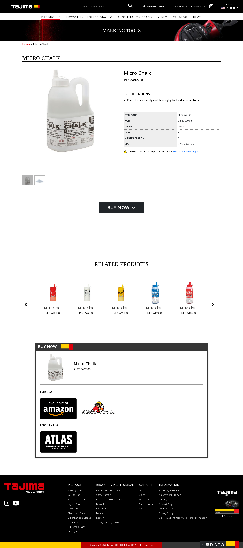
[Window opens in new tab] (211, 7)
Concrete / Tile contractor (109, 499)
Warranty (181, 6)
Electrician (101, 508)
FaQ (141, 490)
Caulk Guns (74, 494)
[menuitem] (230, 8)
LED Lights (73, 531)
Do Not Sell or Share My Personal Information (183, 517)
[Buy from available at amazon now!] (58, 408)
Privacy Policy (166, 513)
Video (162, 17)
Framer (100, 513)
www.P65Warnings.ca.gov (185, 151)
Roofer (100, 517)
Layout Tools (74, 504)
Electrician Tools (76, 513)
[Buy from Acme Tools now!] (99, 408)
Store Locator (155, 6)
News (197, 17)
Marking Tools (75, 490)
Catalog (180, 17)
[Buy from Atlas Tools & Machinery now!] (58, 442)
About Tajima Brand (135, 17)
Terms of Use (166, 508)
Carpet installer (104, 494)
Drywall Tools (75, 508)
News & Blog (165, 504)
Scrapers (73, 522)
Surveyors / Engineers (107, 522)
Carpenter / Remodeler (108, 490)
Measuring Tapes (77, 499)
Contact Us (198, 6)
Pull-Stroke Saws (76, 526)
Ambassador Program (170, 494)
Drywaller (101, 504)
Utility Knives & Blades (79, 517)
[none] (230, 8)
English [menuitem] (230, 7)
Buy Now (119, 207)
